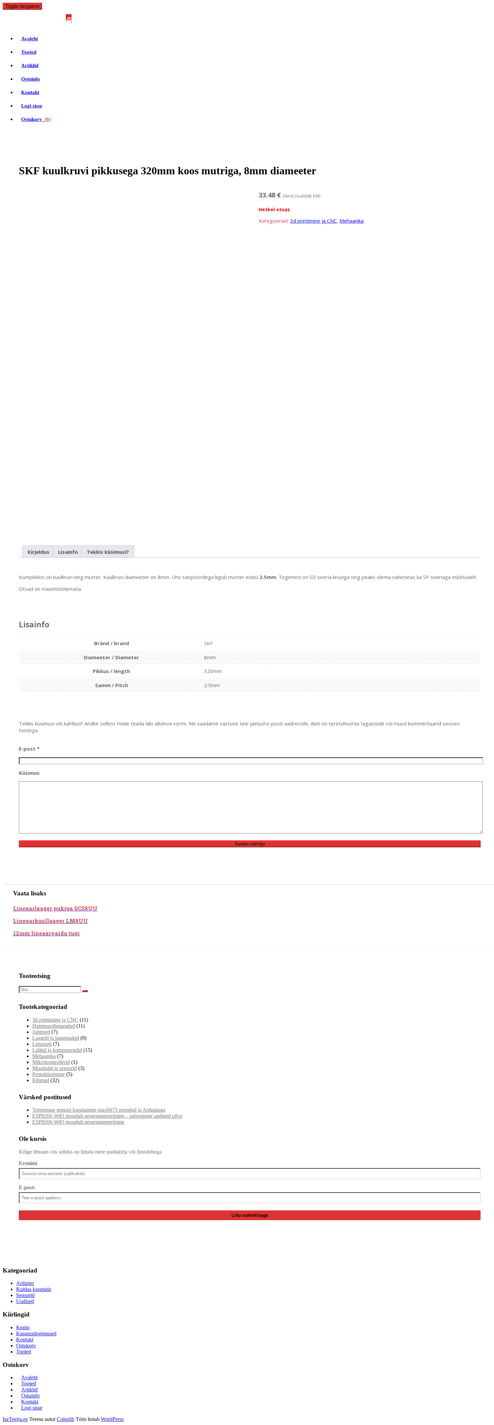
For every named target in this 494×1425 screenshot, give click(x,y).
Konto (23, 1327)
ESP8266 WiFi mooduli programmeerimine (78, 1122)
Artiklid (29, 65)
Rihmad (40, 1080)
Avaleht (29, 38)
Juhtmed (41, 1032)
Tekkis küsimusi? (108, 551)
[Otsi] (85, 991)
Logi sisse (31, 105)
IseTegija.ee (15, 1419)
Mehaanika (351, 220)
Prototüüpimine (48, 1074)
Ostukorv (36, 119)
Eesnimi (28, 1163)
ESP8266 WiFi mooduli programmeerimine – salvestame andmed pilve (107, 1116)
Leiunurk (42, 1044)
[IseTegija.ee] (40, 20)
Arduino (25, 1283)
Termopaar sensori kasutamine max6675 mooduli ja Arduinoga (98, 1110)
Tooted (28, 52)
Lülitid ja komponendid (57, 1050)
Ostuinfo (30, 79)
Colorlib (65, 1419)
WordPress (112, 1419)
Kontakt (30, 92)
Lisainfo (68, 551)
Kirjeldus (38, 551)
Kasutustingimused (36, 1333)
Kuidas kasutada (33, 1289)
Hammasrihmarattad (53, 1026)
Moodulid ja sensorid (54, 1068)
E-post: (27, 1187)
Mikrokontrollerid (51, 1062)
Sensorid (25, 1295)
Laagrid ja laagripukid (55, 1038)
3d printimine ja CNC (313, 220)
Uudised (25, 1301)
